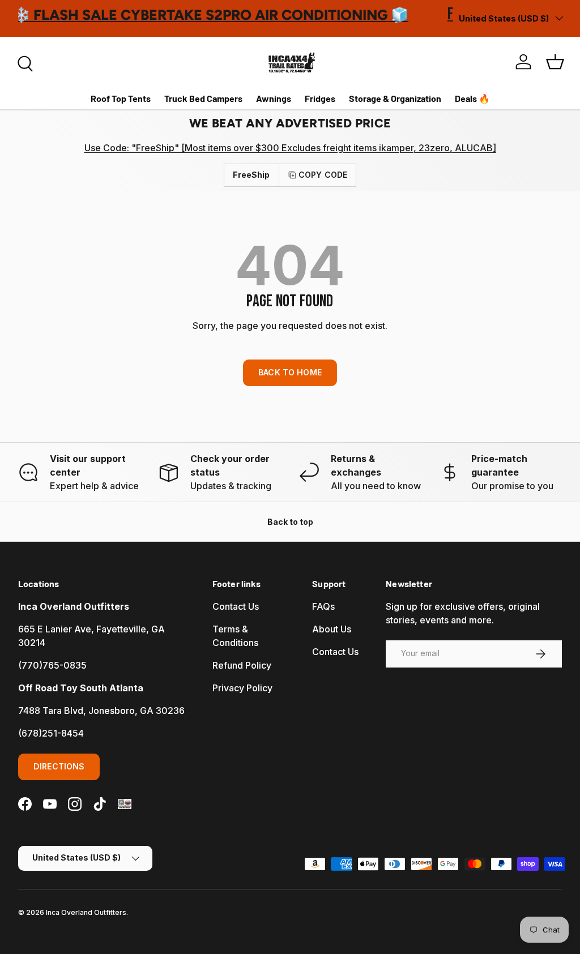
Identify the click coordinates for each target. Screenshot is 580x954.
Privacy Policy (242, 688)
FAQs (323, 606)
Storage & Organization (395, 98)
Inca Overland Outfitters (86, 912)
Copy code (322, 174)
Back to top (290, 522)
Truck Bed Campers (203, 98)
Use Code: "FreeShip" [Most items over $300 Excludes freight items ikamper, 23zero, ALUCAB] (290, 147)
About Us (331, 629)
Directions (58, 766)
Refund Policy (241, 665)
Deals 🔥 (472, 98)
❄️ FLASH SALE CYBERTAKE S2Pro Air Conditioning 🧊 (216, 14)
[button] (555, 61)
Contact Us (235, 606)
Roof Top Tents (121, 98)
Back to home (290, 372)
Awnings (273, 98)
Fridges (320, 98)
